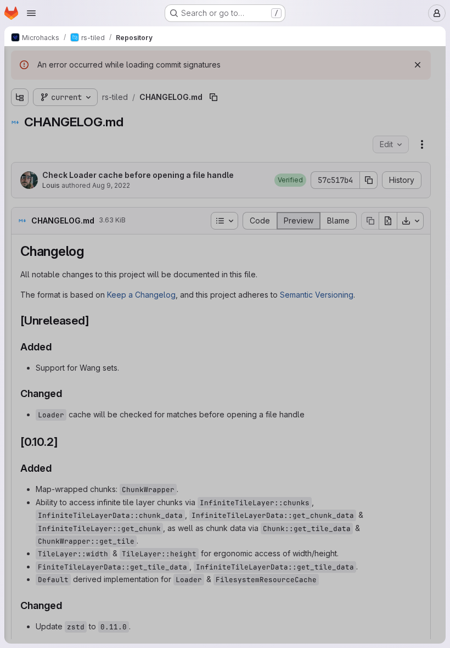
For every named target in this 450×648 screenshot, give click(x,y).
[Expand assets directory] (19, 120)
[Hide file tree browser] (20, 61)
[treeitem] (91, 102)
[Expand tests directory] (19, 173)
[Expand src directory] (19, 155)
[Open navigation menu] (31, 13)
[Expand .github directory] (19, 102)
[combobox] (90, 83)
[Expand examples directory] (19, 137)
